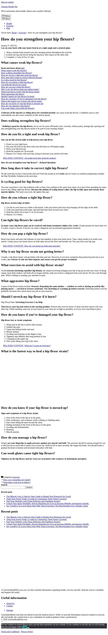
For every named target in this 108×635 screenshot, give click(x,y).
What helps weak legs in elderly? (17, 482)
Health (9, 23)
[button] (2, 622)
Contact (9, 606)
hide (23, 68)
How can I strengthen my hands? (17, 480)
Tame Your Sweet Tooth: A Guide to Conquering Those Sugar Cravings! (36, 499)
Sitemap (9, 610)
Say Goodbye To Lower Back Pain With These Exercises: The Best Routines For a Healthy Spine (47, 506)
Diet (8, 28)
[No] (28, 627)
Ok (25, 627)
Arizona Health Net (9, 7)
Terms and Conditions (10, 632)
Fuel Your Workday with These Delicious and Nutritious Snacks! (33, 501)
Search (29, 487)
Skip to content (7, 2)
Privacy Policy (27, 632)
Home (14, 33)
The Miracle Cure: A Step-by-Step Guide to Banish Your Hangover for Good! (38, 496)
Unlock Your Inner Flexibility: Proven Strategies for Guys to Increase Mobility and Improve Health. (47, 503)
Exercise (9, 26)
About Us (10, 603)
